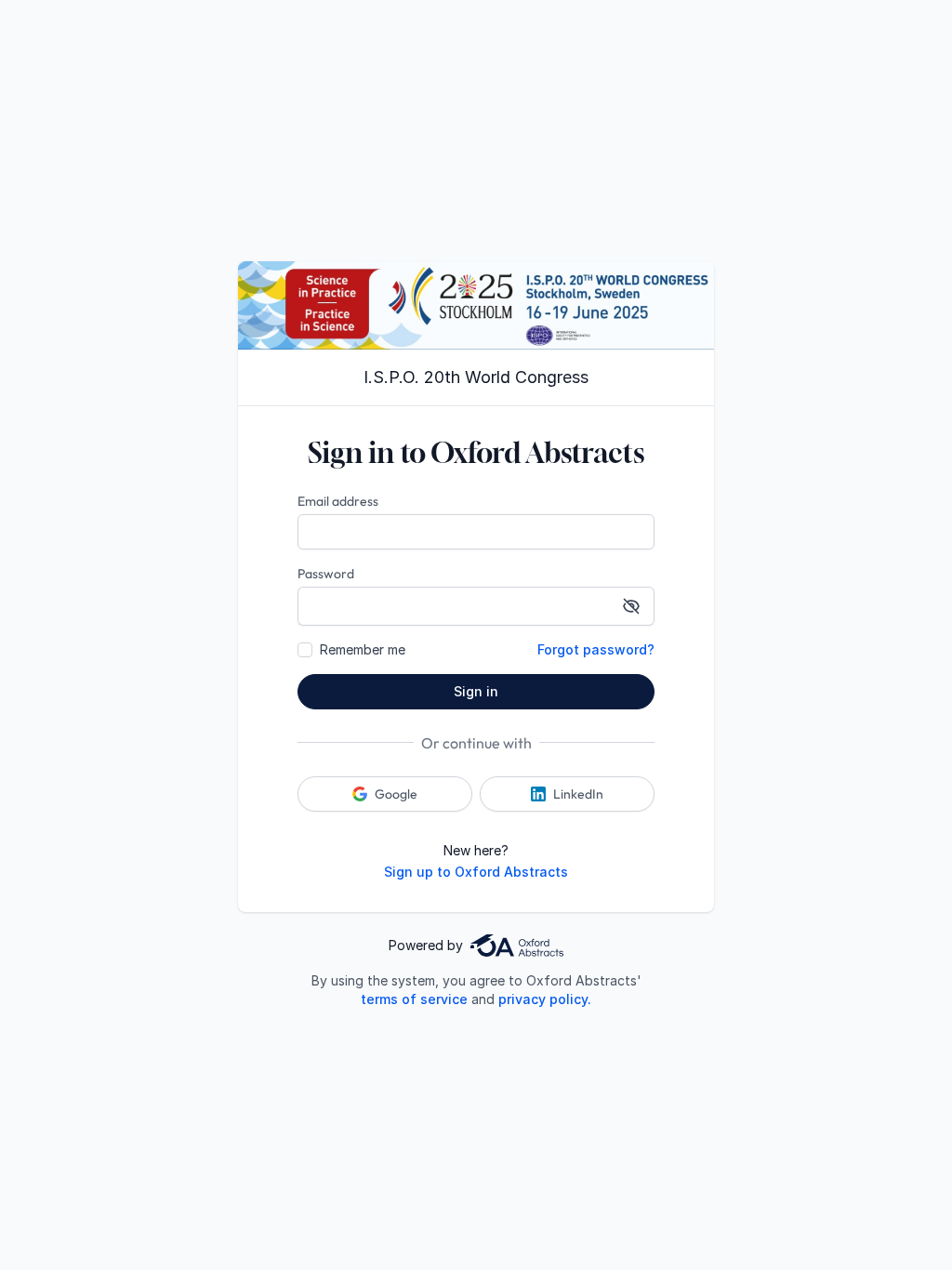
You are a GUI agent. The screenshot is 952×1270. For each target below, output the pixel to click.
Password (326, 573)
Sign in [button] (476, 691)
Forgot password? (595, 649)
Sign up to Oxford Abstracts (476, 872)
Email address (338, 501)
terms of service (414, 999)
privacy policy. (544, 999)
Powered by (426, 945)
